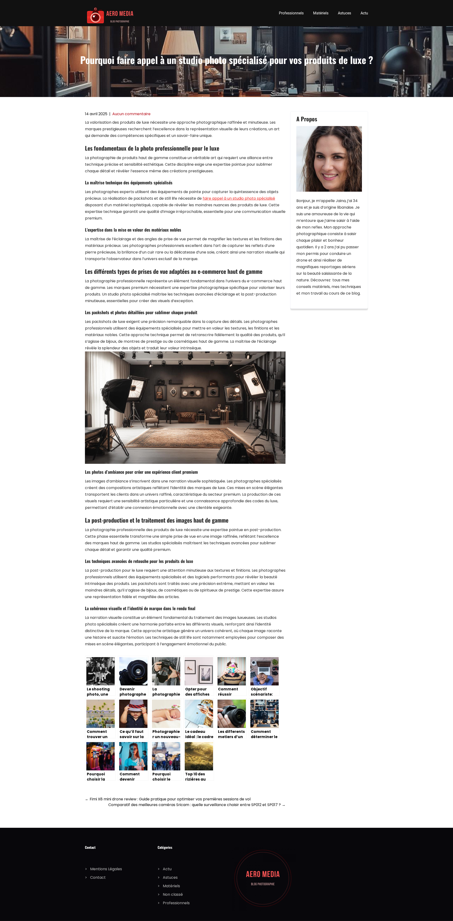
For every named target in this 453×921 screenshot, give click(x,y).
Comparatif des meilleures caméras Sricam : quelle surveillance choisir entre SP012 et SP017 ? (196, 804)
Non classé (173, 894)
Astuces (344, 13)
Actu (364, 13)
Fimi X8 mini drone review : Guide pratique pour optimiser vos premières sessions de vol (168, 799)
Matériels (320, 13)
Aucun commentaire (131, 114)
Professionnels (291, 13)
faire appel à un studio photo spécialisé (239, 198)
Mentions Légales (106, 869)
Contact (98, 877)
